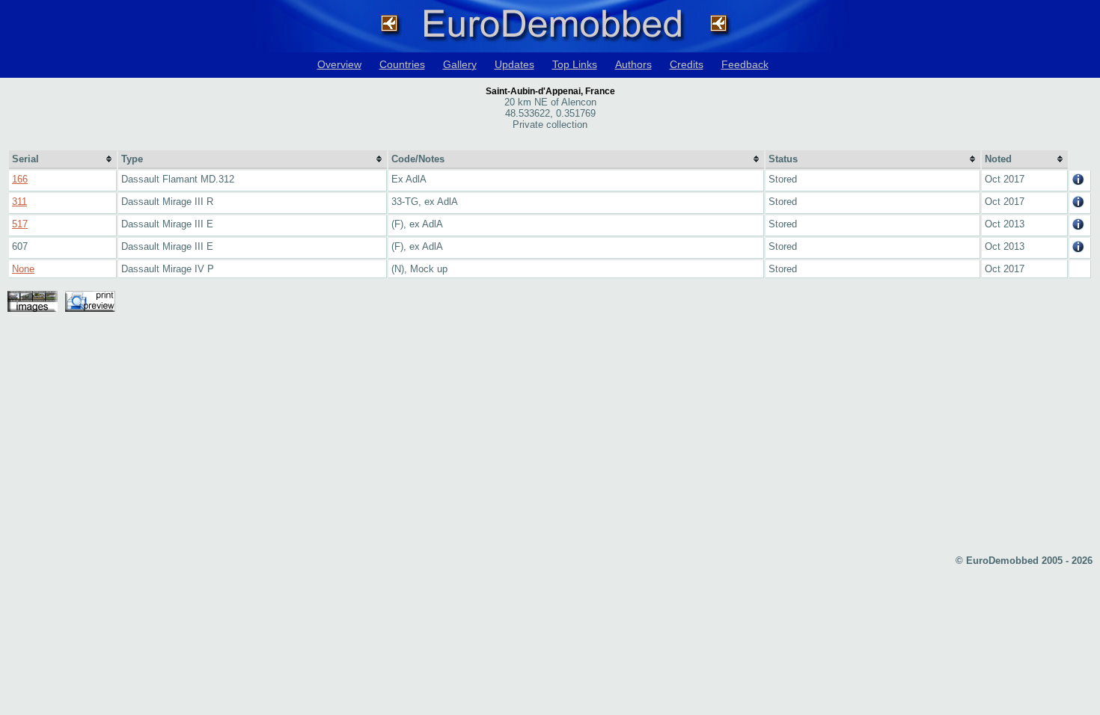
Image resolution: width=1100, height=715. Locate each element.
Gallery (460, 64)
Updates (514, 64)
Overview (339, 64)
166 (20, 179)
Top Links (574, 64)
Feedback (745, 64)
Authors (633, 64)
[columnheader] (63, 159)
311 (19, 201)
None (23, 268)
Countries (402, 64)
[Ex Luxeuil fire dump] (1078, 182)
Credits (686, 64)
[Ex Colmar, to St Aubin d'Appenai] (1078, 249)
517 (20, 224)
